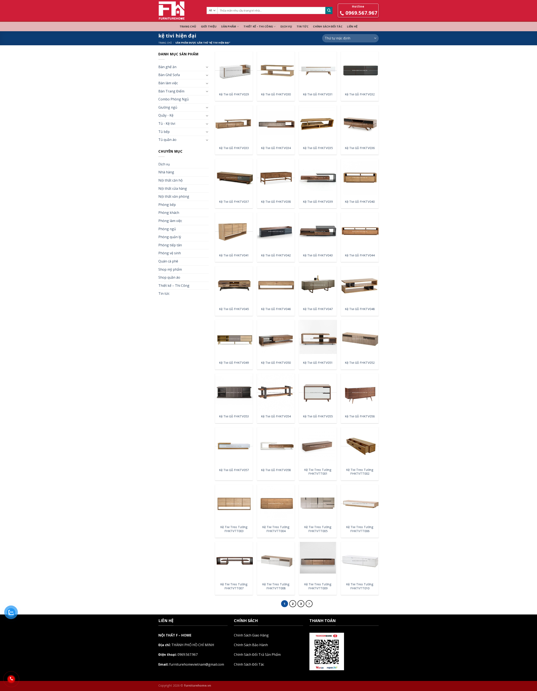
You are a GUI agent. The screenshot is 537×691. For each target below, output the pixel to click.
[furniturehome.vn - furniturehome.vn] (179, 10)
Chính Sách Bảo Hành (251, 645)
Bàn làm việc (168, 83)
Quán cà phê (168, 261)
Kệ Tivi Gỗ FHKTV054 (276, 416)
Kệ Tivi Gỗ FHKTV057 (234, 470)
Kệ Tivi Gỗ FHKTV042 (276, 255)
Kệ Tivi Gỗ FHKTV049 (234, 363)
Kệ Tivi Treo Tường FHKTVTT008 (275, 586)
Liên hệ (352, 26)
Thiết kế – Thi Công (258, 26)
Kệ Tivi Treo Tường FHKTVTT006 (359, 529)
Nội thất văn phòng (173, 196)
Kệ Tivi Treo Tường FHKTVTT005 (317, 529)
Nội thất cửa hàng (172, 188)
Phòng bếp (167, 204)
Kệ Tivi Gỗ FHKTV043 (318, 255)
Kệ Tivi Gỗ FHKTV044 (360, 255)
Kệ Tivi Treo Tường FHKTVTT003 (234, 529)
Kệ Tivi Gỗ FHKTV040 (360, 202)
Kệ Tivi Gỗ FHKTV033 (234, 148)
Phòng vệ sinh (169, 253)
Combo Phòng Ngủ (173, 99)
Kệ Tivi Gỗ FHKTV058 (276, 470)
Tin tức (302, 26)
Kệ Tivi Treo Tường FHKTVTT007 (234, 586)
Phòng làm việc (170, 220)
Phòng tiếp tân (170, 245)
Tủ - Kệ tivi (166, 123)
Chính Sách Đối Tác (327, 26)
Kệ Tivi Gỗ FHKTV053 (234, 416)
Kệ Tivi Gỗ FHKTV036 (360, 148)
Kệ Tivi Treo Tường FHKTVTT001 (317, 472)
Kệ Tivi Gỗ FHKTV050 (276, 363)
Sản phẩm (228, 26)
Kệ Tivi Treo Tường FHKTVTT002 (359, 472)
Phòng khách (168, 212)
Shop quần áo (169, 277)
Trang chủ (188, 26)
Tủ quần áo (167, 139)
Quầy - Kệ (165, 115)
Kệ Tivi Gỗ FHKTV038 (276, 202)
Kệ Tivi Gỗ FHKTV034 (276, 148)
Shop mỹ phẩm (170, 269)
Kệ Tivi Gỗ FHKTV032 (360, 94)
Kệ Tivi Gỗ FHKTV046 (276, 309)
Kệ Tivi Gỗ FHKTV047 (318, 309)
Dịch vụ (286, 26)
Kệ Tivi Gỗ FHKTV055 (318, 416)
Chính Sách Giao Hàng (251, 635)
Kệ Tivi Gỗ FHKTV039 (318, 202)
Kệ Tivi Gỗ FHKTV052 (360, 363)
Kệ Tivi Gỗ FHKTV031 (318, 94)
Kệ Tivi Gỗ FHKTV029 (234, 94)
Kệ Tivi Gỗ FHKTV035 (318, 148)
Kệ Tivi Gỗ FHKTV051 (318, 363)
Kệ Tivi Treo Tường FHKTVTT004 (275, 529)
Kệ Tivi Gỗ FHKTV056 (360, 416)
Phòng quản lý (169, 237)
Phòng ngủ (167, 229)
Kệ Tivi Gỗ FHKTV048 (360, 309)
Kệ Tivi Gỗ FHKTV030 (276, 94)
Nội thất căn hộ (170, 180)
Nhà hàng (166, 172)
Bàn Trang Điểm (171, 91)
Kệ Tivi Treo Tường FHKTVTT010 (359, 586)
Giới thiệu (209, 26)
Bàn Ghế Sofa (169, 75)
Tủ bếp (164, 131)
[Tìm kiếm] (328, 10)
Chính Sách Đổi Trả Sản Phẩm (257, 654)
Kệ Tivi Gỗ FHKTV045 (234, 309)
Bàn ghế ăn (167, 67)
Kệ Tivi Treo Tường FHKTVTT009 (317, 586)
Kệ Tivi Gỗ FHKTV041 (234, 255)
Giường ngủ (167, 107)
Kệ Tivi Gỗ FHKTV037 (234, 202)
